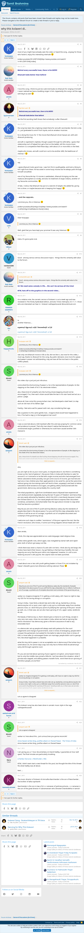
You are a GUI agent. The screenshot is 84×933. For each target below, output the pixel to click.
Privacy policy (70, 922)
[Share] (77, 44)
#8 (81, 214)
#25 (80, 775)
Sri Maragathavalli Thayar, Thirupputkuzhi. (63, 879)
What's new (16, 9)
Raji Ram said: (23, 108)
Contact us (48, 922)
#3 (81, 85)
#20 (80, 578)
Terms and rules (59, 922)
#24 (80, 748)
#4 (81, 104)
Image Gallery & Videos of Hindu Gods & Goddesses (64, 849)
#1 (81, 44)
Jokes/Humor (23, 822)
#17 (80, 439)
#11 (80, 272)
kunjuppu (6, 32)
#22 (80, 702)
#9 (81, 235)
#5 (81, 124)
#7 (81, 193)
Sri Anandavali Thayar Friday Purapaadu (62, 853)
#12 (80, 296)
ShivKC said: (23, 443)
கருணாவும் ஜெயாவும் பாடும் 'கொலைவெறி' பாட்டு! (35, 332)
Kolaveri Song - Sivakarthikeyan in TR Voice (26, 820)
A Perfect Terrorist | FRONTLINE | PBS (32, 759)
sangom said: (23, 583)
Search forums (14, 13)
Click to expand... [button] (49, 461)
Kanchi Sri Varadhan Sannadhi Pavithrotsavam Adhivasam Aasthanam (62, 861)
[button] (22, 9)
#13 (80, 317)
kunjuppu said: (24, 341)
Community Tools (42, 9)
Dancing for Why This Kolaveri (21, 827)
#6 (81, 159)
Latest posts (49, 842)
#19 (80, 560)
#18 (80, 528)
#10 (80, 254)
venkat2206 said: (24, 277)
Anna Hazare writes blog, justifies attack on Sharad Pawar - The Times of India (47, 741)
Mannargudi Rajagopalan (56, 845)
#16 (80, 420)
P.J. (8, 822)
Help (77, 922)
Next (12, 40)
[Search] (81, 9)
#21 (80, 668)
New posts (4, 13)
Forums (6, 9)
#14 (80, 337)
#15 (80, 367)
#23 (80, 722)
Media (28, 9)
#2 (81, 66)
